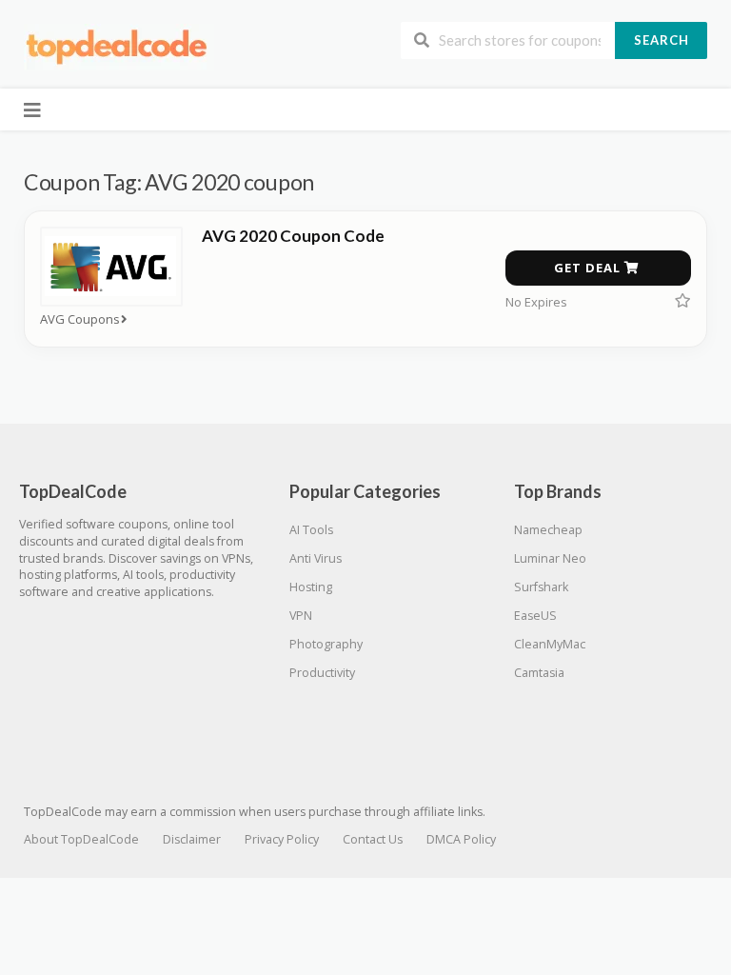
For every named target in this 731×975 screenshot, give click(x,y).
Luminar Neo (550, 558)
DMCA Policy (461, 839)
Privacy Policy (282, 839)
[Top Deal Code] (119, 46)
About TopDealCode (81, 839)
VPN (300, 615)
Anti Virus (315, 558)
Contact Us (373, 839)
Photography (326, 644)
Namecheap (548, 530)
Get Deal (589, 267)
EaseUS (535, 615)
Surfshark (541, 587)
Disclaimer (192, 839)
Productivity (322, 673)
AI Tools (311, 530)
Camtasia (539, 673)
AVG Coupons (80, 319)
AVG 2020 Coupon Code (293, 236)
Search (661, 40)
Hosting (310, 587)
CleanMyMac (549, 644)
